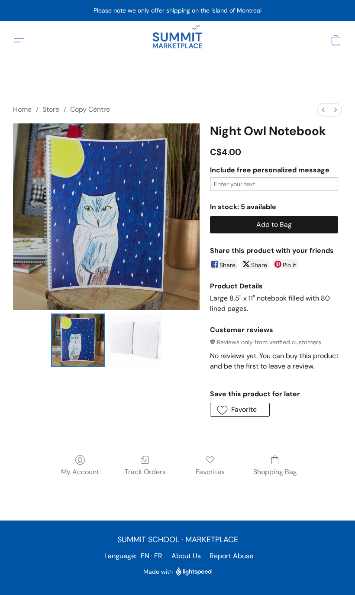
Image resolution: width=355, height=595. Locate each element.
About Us (186, 555)
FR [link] (158, 555)
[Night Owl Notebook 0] (78, 340)
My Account (80, 471)
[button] (177, 40)
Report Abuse (231, 555)
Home (22, 109)
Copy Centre (90, 109)
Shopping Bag (275, 471)
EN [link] (145, 555)
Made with (158, 572)
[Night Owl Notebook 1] (135, 340)
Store (50, 109)
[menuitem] (323, 109)
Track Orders (145, 471)
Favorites (210, 471)
